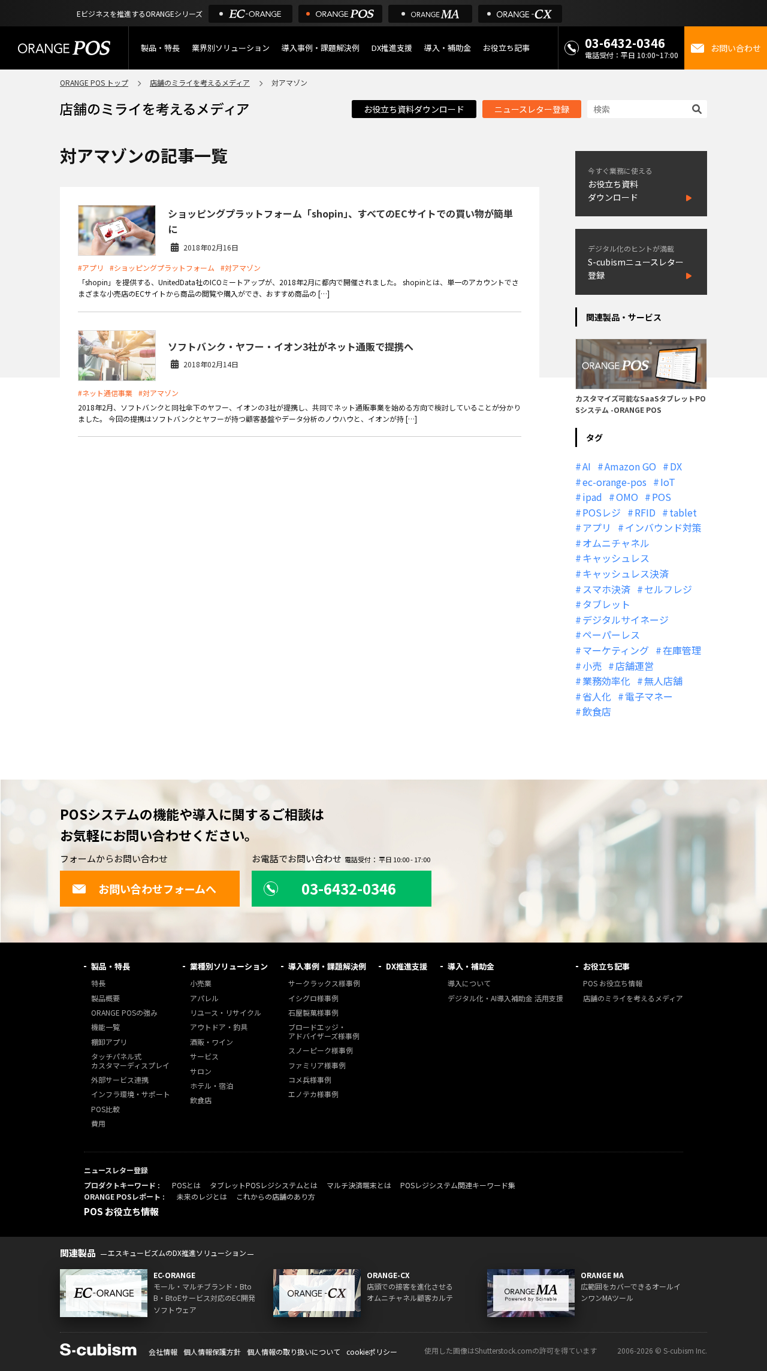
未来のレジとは (202, 1196)
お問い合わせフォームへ (157, 888)
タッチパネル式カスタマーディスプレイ (130, 1061)
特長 (98, 983)
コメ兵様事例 (309, 1080)
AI (586, 466)
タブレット (606, 604)
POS (661, 497)
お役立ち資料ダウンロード (414, 109)
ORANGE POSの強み (124, 1012)
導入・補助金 (471, 966)
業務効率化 (606, 681)
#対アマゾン (241, 267)
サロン (201, 1071)
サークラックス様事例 (324, 983)
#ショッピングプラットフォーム (162, 267)
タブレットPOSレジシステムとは (264, 1185)
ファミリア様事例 (317, 1065)
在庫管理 (682, 650)
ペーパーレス (611, 634)
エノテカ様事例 (313, 1094)
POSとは (186, 1185)
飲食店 (596, 711)
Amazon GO (630, 466)
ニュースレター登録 (531, 109)
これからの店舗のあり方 (275, 1196)
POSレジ (601, 512)
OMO (627, 497)
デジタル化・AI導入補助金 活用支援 (505, 998)
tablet (683, 512)
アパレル (204, 998)
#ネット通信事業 (105, 393)
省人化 (596, 696)
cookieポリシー (371, 1351)
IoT (667, 482)
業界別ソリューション (231, 47)
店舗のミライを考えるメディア (200, 82)
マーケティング (615, 650)
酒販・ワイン (211, 1042)
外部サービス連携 (120, 1080)
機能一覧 (105, 1027)
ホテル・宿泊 (211, 1086)
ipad (592, 497)
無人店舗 (663, 681)
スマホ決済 (606, 589)
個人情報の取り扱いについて (293, 1351)
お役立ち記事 (606, 966)
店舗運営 (634, 666)
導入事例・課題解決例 (321, 47)
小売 (592, 666)
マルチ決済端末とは (359, 1185)
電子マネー (649, 696)
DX (676, 466)
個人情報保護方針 (212, 1351)
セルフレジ (668, 589)
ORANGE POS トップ (94, 82)
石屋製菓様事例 (313, 1012)
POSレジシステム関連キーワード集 (457, 1185)
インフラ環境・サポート (130, 1094)
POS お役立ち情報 (612, 983)
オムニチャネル (616, 543)
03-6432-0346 (625, 43)
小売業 (201, 983)
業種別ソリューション (229, 966)
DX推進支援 (392, 47)
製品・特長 (110, 966)
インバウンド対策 (663, 527)
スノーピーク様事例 (320, 1050)
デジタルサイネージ (625, 619)
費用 (98, 1123)
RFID (645, 512)
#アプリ (91, 267)
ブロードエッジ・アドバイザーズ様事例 (324, 1031)
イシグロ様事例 (313, 998)
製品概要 (105, 998)
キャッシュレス (616, 558)
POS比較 (105, 1109)
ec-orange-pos (614, 482)
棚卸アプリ (109, 1042)
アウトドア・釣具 (218, 1027)
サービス (204, 1056)
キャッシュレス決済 (625, 573)
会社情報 (163, 1351)
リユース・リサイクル (225, 1012)
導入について (469, 983)
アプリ (596, 527)
